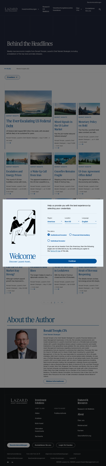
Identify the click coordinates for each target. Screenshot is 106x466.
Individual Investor (58, 241)
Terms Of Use (55, 251)
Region (50, 218)
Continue (72, 261)
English (85, 221)
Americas (51, 221)
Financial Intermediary (81, 235)
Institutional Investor (59, 235)
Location (67, 218)
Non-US (68, 221)
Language (85, 218)
